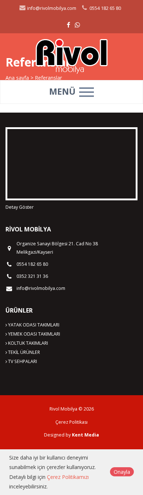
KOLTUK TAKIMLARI (27, 343)
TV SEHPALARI (22, 361)
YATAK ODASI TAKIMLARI (33, 325)
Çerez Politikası (71, 422)
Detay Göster (20, 207)
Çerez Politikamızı (68, 476)
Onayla (122, 471)
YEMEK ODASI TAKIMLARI (33, 334)
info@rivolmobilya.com (51, 8)
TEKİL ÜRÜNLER (23, 352)
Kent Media (85, 435)
